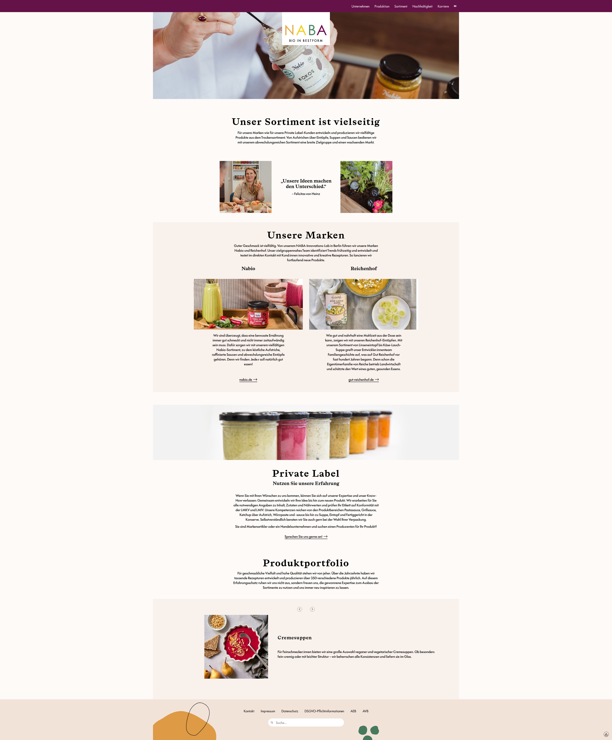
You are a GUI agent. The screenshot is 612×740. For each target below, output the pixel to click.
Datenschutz (289, 710)
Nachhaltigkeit (422, 6)
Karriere (443, 6)
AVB (365, 710)
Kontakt (249, 710)
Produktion (382, 6)
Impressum (268, 710)
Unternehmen (360, 6)
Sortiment (400, 6)
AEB (353, 710)
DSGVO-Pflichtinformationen (324, 710)
